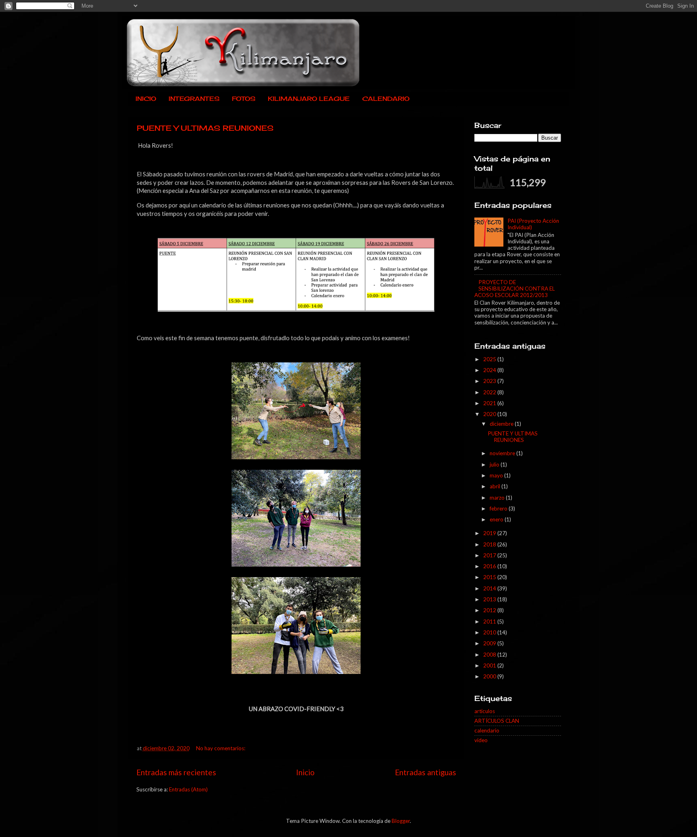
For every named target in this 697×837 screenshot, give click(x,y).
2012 (490, 610)
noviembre (503, 453)
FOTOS (243, 99)
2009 (490, 643)
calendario (486, 730)
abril (495, 486)
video (481, 740)
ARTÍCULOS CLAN (496, 721)
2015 (490, 577)
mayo (497, 475)
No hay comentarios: (221, 748)
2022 (490, 392)
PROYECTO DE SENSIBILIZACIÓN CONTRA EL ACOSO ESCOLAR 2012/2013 (514, 288)
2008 (490, 654)
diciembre (502, 424)
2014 (490, 588)
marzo (498, 497)
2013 (490, 599)
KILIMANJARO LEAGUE (309, 99)
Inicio (305, 772)
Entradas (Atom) (188, 789)
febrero (499, 508)
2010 (490, 632)
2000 (490, 676)
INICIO (146, 99)
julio (495, 464)
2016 (490, 566)
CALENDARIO (385, 99)
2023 (490, 381)
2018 (490, 544)
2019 (490, 533)
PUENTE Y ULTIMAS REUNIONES (205, 127)
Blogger (401, 821)
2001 (490, 665)
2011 (490, 621)
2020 (490, 414)
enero (497, 519)
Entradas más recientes (176, 772)
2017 (490, 555)
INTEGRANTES (194, 99)
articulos (484, 711)
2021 (490, 403)
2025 (490, 359)
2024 (490, 370)
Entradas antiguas (425, 772)
